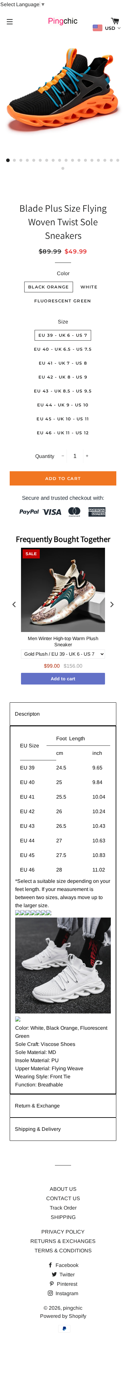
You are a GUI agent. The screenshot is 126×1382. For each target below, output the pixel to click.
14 (92, 160)
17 (111, 160)
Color (63, 273)
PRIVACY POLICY (63, 1232)
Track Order (63, 1208)
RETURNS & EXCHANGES (63, 1241)
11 (72, 160)
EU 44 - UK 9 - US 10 (63, 404)
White (89, 286)
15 (98, 160)
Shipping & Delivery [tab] (38, 1129)
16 (105, 160)
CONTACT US (63, 1198)
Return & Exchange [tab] (37, 1105)
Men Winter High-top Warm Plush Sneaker (63, 642)
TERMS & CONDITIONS (63, 1250)
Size (63, 321)
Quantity (44, 456)
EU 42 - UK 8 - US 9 (63, 377)
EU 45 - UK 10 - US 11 (63, 418)
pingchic (72, 1308)
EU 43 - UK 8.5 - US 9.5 (63, 390)
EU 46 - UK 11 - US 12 (63, 432)
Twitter (66, 1274)
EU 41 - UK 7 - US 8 (63, 363)
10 (66, 160)
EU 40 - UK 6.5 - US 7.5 (63, 349)
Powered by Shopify (63, 1316)
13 (85, 160)
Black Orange (48, 286)
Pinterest (66, 1284)
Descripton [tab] (27, 714)
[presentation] (14, 604)
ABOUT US (63, 1189)
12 (79, 160)
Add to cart (63, 678)
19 (63, 168)
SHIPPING (63, 1217)
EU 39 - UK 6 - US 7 (62, 335)
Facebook (66, 1265)
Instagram (66, 1293)
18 (118, 160)
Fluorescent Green (62, 300)
